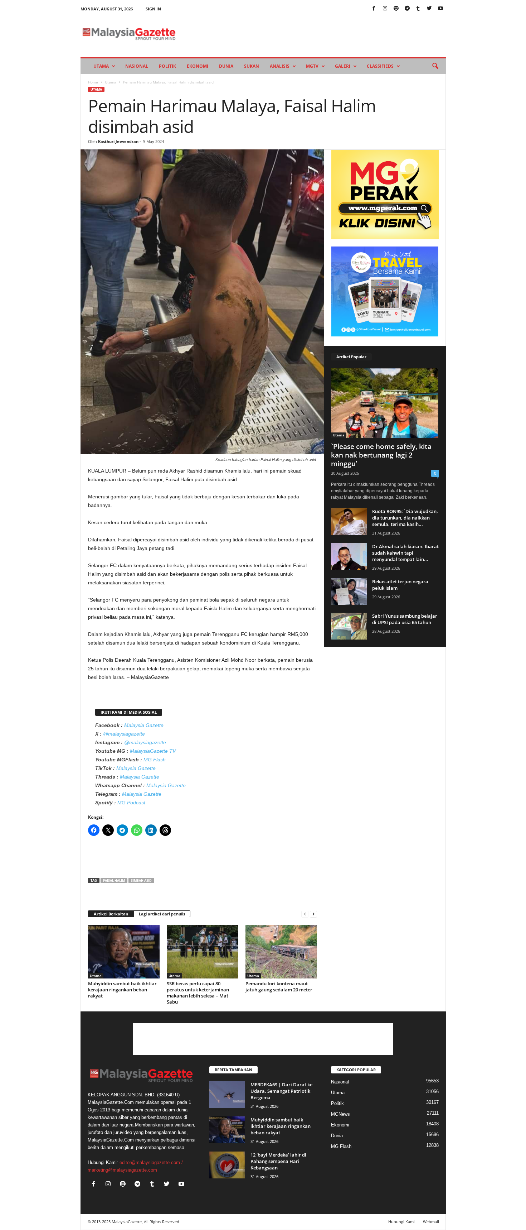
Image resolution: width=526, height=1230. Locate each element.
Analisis (279, 66)
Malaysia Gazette (144, 725)
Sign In (153, 8)
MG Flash (154, 759)
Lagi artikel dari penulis (162, 913)
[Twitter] (429, 9)
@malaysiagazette (124, 734)
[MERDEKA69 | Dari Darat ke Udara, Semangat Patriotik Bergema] (227, 1094)
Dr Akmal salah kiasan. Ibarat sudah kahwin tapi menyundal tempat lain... (405, 553)
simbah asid (141, 880)
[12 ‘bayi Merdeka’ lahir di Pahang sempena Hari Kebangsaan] (227, 1165)
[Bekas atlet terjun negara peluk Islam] (349, 591)
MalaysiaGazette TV (153, 751)
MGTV (312, 66)
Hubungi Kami (401, 1221)
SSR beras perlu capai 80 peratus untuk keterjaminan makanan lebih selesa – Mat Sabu (198, 992)
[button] (435, 66)
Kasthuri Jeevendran (118, 141)
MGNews (340, 1114)
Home (93, 82)
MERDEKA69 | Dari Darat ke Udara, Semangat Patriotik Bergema (281, 1091)
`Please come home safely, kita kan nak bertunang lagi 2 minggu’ (381, 455)
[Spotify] (396, 9)
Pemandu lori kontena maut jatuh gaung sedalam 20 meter (278, 986)
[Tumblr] (418, 9)
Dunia (226, 66)
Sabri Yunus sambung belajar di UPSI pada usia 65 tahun (404, 619)
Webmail (431, 1221)
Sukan (251, 66)
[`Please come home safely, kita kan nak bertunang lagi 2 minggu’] (385, 403)
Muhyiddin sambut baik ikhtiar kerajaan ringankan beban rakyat (122, 989)
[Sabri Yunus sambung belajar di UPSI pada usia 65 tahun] (349, 626)
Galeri (342, 66)
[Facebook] (374, 9)
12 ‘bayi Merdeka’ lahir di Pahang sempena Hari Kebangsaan (278, 1161)
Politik (167, 66)
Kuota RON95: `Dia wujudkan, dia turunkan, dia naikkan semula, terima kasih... (405, 517)
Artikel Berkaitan (111, 913)
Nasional (136, 66)
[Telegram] (407, 9)
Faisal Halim (114, 880)
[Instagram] (385, 9)
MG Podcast (131, 802)
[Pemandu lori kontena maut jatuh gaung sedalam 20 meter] (281, 951)
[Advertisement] (202, 859)
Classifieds (380, 66)
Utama (101, 66)
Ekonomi (197, 66)
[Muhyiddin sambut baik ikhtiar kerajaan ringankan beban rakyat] (124, 951)
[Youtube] (440, 9)
